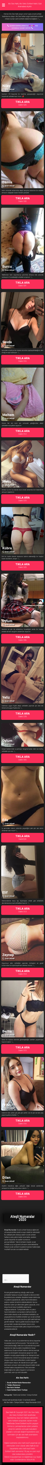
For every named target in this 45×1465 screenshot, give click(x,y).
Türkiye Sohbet (31, 1395)
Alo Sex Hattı (8, 1402)
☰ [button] (3, 5)
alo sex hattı (23, 1435)
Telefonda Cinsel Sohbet (16, 1423)
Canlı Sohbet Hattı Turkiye (17, 1390)
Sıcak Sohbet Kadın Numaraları (19, 1383)
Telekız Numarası (13, 1385)
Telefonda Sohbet (19, 1395)
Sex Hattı (9, 1412)
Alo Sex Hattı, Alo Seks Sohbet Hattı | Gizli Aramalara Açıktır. (25, 5)
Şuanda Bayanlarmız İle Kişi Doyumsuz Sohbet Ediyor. (23, 27)
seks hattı (29, 1446)
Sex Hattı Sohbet (13, 1387)
